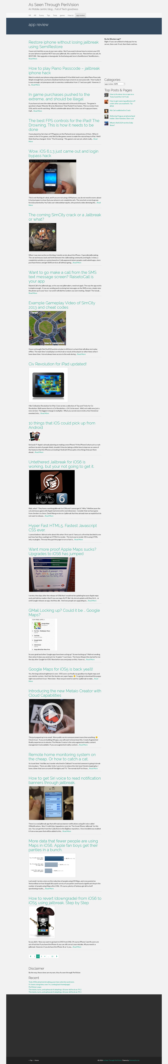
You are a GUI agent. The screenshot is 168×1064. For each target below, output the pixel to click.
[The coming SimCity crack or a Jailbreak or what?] (65, 237)
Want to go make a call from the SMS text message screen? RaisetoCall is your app (62, 277)
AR (35, 15)
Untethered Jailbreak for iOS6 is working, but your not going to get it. (61, 464)
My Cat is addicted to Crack (120, 110)
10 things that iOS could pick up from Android (62, 425)
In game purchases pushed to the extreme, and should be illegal (59, 96)
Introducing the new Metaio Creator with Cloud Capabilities (65, 693)
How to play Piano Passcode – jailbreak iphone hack (64, 70)
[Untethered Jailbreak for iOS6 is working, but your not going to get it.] (65, 487)
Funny (41, 15)
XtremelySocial (134, 1060)
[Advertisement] (121, 61)
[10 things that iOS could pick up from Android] (65, 436)
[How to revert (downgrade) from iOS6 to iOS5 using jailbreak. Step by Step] (65, 922)
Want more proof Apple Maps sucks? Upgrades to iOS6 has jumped (62, 551)
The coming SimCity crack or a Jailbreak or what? (65, 217)
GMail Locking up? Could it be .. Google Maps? (64, 612)
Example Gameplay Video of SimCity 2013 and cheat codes (62, 305)
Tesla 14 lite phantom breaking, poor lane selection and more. (51, 982)
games (62, 15)
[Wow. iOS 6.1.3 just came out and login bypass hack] (65, 176)
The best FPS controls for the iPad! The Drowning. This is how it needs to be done (64, 125)
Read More (33, 59)
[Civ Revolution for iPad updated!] (65, 384)
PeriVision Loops (35, 987)
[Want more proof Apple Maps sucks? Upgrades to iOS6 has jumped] (65, 574)
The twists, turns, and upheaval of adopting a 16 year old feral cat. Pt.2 (55, 989)
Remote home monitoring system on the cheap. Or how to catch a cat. (62, 756)
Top (31, 1060)
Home (37, 1060)
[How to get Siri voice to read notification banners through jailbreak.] (65, 803)
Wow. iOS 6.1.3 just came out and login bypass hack (63, 153)
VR (30, 15)
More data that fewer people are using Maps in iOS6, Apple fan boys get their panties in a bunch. (63, 845)
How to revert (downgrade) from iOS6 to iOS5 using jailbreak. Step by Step (65, 900)
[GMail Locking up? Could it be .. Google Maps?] (65, 634)
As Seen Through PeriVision (54, 4)
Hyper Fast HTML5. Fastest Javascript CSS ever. (63, 527)
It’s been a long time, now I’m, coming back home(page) (49, 984)
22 (52, 956)
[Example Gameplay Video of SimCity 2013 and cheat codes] (65, 328)
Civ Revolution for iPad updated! (58, 364)
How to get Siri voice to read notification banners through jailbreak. (65, 780)
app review (80, 15)
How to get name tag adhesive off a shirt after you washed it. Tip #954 (122, 103)
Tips (48, 15)
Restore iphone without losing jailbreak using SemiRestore (64, 44)
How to (70, 15)
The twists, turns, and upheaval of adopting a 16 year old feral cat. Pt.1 (55, 992)
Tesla (55, 15)
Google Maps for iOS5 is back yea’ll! (61, 669)
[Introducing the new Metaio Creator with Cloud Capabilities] (65, 716)
